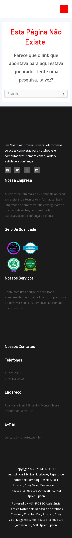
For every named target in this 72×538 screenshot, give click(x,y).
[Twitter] (17, 170)
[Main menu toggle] (64, 9)
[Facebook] (8, 170)
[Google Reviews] (27, 170)
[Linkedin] (37, 170)
